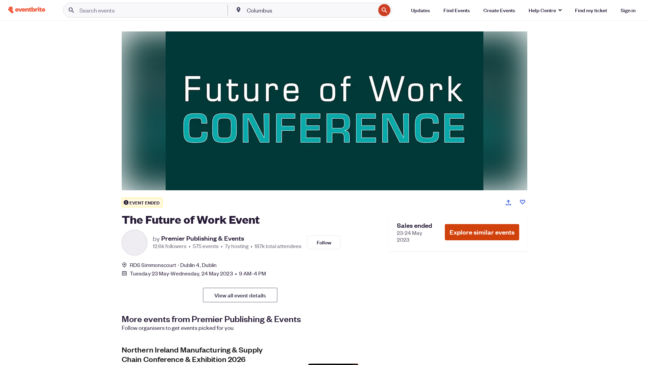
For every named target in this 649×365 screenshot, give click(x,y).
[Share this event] (508, 202)
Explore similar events (482, 232)
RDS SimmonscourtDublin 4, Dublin (173, 264)
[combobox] (310, 10)
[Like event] (522, 202)
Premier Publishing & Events (202, 238)
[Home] (26, 10)
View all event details (240, 295)
